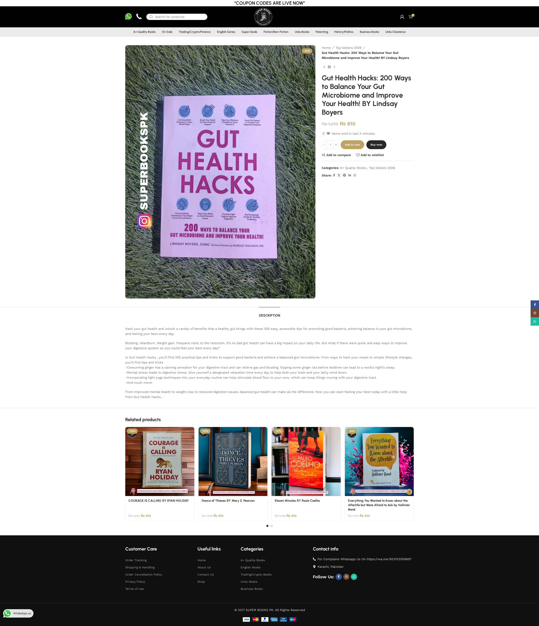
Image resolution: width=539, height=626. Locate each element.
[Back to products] (329, 67)
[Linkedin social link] (349, 175)
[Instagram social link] (346, 577)
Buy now (376, 144)
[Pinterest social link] (344, 175)
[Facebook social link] (334, 175)
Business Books (252, 588)
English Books (250, 567)
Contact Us (205, 574)
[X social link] (339, 175)
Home (326, 48)
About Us (204, 567)
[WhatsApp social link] (354, 175)
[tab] (269, 313)
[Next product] (334, 67)
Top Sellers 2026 (349, 48)
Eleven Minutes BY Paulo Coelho (297, 501)
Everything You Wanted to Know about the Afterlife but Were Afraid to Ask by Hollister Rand (379, 505)
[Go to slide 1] (267, 526)
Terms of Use (134, 588)
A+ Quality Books (353, 168)
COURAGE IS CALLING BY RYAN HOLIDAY (158, 501)
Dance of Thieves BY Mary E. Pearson (228, 501)
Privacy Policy (135, 581)
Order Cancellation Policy (143, 574)
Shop (201, 581)
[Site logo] (263, 17)
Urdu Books (249, 581)
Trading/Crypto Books (256, 574)
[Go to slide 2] (272, 526)
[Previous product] (324, 67)
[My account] (402, 17)
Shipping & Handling (140, 567)
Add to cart (352, 144)
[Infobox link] (128, 17)
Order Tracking (136, 560)
